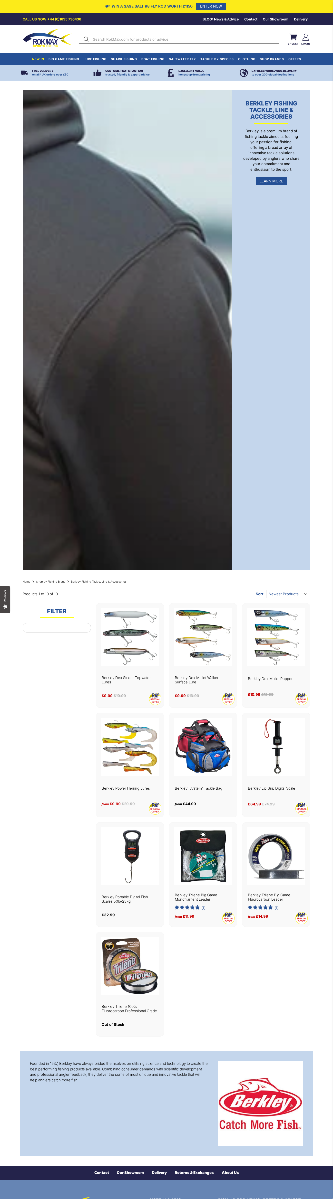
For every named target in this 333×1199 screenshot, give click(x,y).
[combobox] (185, 39)
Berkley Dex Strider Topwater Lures (126, 680)
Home (26, 581)
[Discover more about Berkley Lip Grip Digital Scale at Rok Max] (276, 747)
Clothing (246, 59)
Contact (250, 19)
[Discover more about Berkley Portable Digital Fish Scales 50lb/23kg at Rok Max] (130, 856)
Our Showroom (275, 19)
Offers (294, 59)
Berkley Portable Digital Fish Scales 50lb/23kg (125, 899)
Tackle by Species (217, 59)
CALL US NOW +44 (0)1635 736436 (52, 19)
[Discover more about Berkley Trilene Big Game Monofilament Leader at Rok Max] (203, 856)
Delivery (301, 19)
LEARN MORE (271, 181)
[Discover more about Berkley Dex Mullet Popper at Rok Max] (276, 637)
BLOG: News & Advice (221, 19)
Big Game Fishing (64, 59)
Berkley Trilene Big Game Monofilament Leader (196, 897)
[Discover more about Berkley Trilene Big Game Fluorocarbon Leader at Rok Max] (276, 856)
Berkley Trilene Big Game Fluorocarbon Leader (269, 897)
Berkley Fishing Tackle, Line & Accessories (99, 581)
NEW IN (38, 59)
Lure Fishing (95, 59)
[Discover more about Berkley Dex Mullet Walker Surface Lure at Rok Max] (203, 637)
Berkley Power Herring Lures (126, 788)
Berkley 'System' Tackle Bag (198, 788)
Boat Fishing (153, 59)
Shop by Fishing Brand (51, 581)
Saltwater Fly (182, 59)
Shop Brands (272, 59)
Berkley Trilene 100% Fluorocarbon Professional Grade (129, 1008)
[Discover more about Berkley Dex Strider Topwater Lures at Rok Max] (130, 637)
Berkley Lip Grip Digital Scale (271, 788)
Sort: (260, 594)
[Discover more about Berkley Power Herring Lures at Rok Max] (130, 747)
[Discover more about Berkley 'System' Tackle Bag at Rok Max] (203, 747)
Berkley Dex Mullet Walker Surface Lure (196, 680)
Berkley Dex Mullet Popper (270, 679)
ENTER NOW (211, 6)
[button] (190, 908)
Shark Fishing (124, 59)
